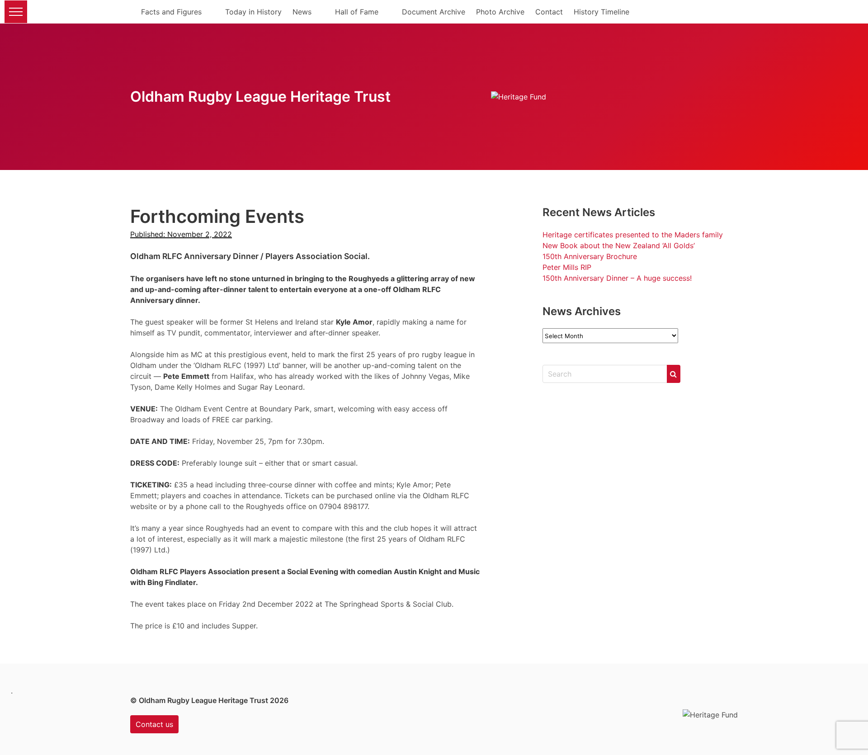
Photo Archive (500, 11)
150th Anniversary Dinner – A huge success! (617, 278)
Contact (549, 11)
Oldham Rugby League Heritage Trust (260, 96)
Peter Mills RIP (566, 267)
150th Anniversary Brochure (589, 256)
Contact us (154, 724)
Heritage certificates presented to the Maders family (632, 234)
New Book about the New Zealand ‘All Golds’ (618, 245)
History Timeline (601, 11)
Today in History (253, 11)
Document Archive (433, 11)
